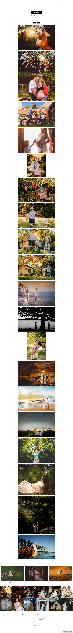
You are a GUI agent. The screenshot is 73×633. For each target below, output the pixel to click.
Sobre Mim (35, 2)
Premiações (48, 2)
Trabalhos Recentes (41, 2)
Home (28, 2)
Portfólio (31, 2)
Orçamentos (58, 2)
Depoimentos (53, 2)
